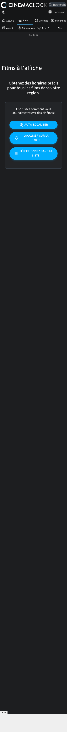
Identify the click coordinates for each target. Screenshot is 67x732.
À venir (10, 28)
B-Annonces (28, 28)
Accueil (10, 21)
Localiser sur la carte (36, 138)
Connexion (59, 12)
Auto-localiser (36, 125)
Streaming (60, 21)
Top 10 (45, 28)
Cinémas (43, 21)
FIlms (25, 20)
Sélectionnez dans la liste (35, 153)
